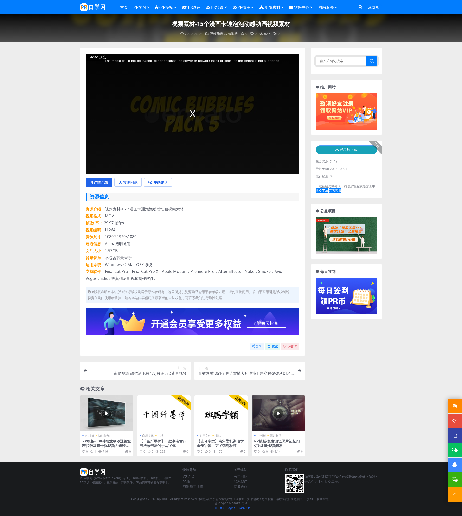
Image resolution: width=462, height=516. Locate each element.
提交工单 (322, 190)
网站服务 (326, 7)
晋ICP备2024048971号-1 (231, 503)
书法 (161, 436)
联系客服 (335, 190)
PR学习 (140, 7)
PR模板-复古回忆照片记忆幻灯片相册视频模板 (277, 443)
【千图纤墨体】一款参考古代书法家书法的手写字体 (163, 443)
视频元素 (216, 33)
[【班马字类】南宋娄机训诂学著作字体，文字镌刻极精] (221, 413)
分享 (259, 346)
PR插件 (243, 7)
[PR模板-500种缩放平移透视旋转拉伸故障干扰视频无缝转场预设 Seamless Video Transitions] (106, 413)
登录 (375, 7)
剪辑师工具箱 (193, 486)
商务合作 (240, 486)
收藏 (275, 346)
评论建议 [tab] (160, 182)
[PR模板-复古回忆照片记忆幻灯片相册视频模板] (278, 413)
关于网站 (240, 476)
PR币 (186, 481)
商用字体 (148, 436)
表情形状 (231, 33)
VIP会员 (188, 476)
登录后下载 (349, 150)
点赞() (292, 346)
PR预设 (217, 7)
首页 (124, 7)
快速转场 (104, 436)
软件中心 (301, 7)
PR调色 (194, 7)
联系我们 (240, 481)
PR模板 (166, 7)
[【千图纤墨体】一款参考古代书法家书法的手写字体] (164, 413)
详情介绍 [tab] (101, 182)
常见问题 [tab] (130, 182)
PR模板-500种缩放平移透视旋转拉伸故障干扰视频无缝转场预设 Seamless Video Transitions (106, 448)
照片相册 (276, 436)
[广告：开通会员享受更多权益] (192, 323)
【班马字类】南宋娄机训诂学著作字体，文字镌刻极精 (220, 443)
